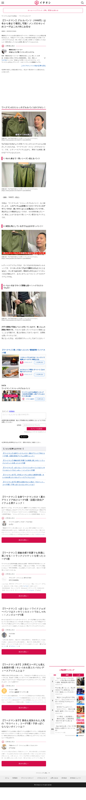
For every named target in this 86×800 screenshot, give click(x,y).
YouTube (4, 60)
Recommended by (70, 735)
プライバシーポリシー (27, 778)
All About (64, 778)
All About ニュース (75, 778)
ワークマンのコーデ (25, 16)
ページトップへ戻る (41, 773)
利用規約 (15, 778)
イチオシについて (42, 778)
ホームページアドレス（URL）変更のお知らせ (43, 10)
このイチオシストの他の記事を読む (33, 66)
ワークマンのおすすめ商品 (9, 16)
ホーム (7, 778)
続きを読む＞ (24, 540)
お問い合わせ (54, 778)
